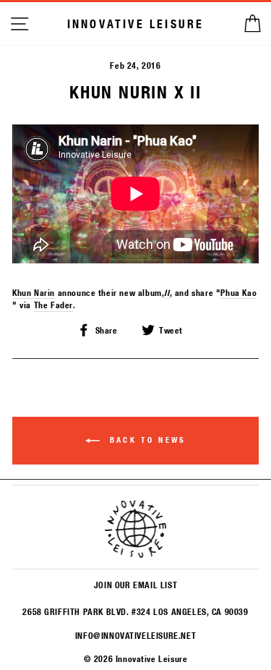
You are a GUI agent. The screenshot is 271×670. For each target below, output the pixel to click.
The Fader (53, 304)
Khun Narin (33, 292)
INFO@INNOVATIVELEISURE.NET (135, 635)
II (166, 292)
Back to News (146, 440)
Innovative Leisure (136, 23)
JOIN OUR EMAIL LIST (135, 584)
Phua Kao (238, 292)
